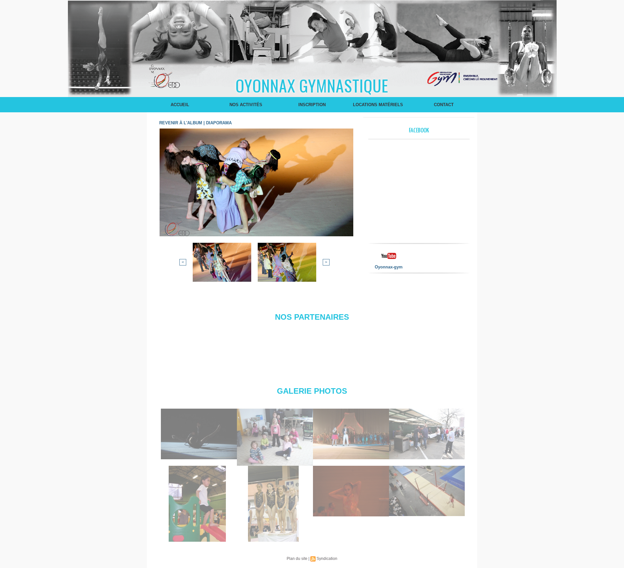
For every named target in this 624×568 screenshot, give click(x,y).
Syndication (327, 558)
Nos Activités (245, 104)
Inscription (312, 104)
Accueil (180, 104)
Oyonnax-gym (389, 267)
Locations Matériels (378, 104)
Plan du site (297, 558)
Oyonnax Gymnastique (312, 85)
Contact (444, 104)
